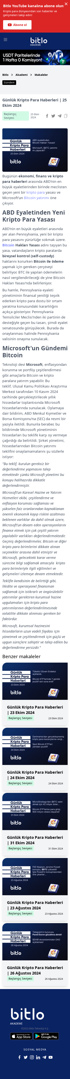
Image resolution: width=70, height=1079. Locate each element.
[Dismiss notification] (66, 4)
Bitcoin (8, 245)
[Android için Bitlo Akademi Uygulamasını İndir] (46, 1036)
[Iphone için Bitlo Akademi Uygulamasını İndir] (21, 1036)
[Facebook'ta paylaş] (47, 116)
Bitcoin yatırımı (36, 197)
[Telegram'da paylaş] (59, 116)
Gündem (9, 82)
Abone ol (20, 25)
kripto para (35, 192)
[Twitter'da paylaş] (53, 116)
